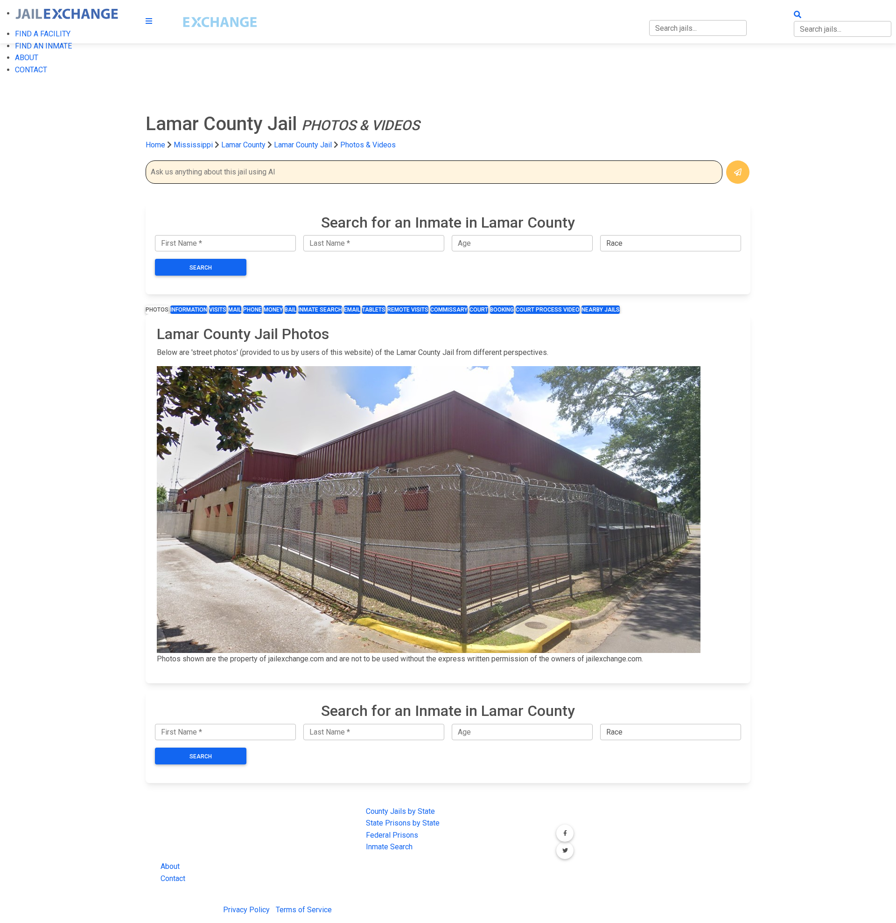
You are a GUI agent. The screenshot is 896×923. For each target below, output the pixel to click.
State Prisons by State (403, 823)
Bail (290, 309)
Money (273, 309)
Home (155, 144)
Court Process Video (548, 309)
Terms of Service (304, 909)
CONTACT (31, 69)
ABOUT (26, 57)
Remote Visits (407, 309)
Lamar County (244, 144)
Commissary (449, 309)
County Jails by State (400, 811)
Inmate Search (320, 309)
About (170, 866)
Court (478, 309)
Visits (217, 309)
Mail (234, 309)
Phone (252, 309)
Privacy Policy (246, 909)
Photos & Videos (368, 144)
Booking (502, 309)
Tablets (373, 309)
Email (352, 309)
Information (188, 309)
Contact (173, 878)
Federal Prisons (392, 835)
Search (200, 267)
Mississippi (193, 144)
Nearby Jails (600, 309)
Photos (157, 309)
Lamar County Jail (303, 144)
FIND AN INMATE (43, 46)
